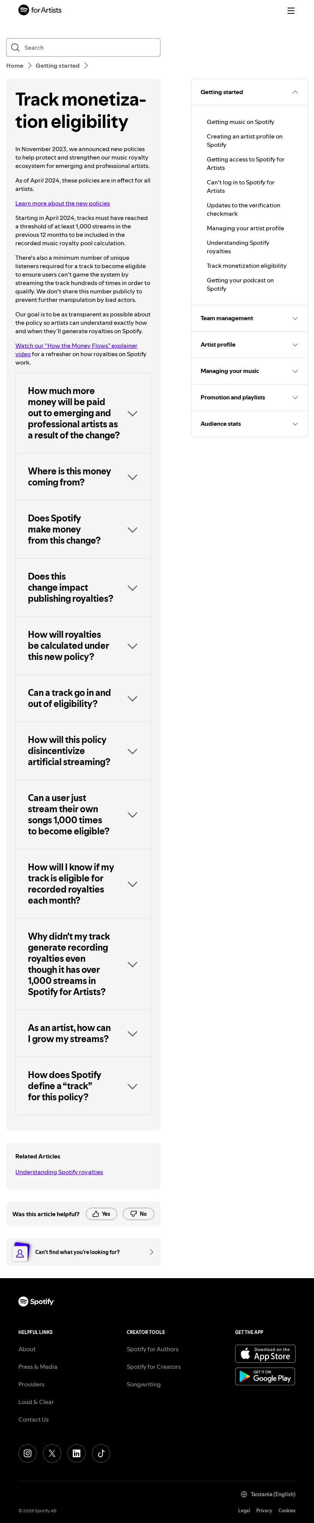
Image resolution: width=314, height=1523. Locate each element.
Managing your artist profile (245, 228)
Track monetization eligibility (247, 265)
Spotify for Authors (152, 1349)
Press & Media (37, 1366)
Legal (244, 1510)
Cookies (287, 1510)
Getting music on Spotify (240, 121)
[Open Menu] (291, 10)
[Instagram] (27, 1453)
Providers (31, 1384)
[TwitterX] (52, 1453)
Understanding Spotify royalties (59, 1172)
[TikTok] (101, 1453)
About (27, 1349)
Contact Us (33, 1419)
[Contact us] (149, 1252)
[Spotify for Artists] (40, 11)
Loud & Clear (36, 1402)
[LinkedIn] (76, 1453)
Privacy (264, 1510)
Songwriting (144, 1384)
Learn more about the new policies (62, 203)
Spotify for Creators (154, 1366)
